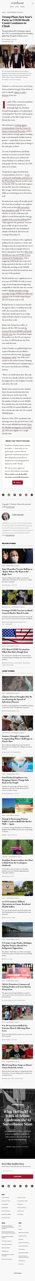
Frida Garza (7, 876)
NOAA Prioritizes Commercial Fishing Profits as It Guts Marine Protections (16, 987)
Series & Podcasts (6, 1217)
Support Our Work (23, 1236)
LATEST (17, 6)
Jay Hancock (26, 663)
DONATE (22, 6)
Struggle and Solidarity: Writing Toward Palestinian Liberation (8, 1227)
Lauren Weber (18, 663)
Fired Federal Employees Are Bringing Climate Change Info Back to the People (15, 780)
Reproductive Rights (6, 1214)
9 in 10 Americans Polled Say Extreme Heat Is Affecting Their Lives (16, 1028)
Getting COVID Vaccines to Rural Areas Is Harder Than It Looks (17, 612)
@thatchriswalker (10, 535)
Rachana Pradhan (9, 663)
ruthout (14, 39)
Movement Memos (6, 1248)
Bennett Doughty (8, 622)
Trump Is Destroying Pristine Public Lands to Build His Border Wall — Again (17, 821)
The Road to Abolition (7, 1241)
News (4, 12)
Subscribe (21, 1239)
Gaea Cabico (7, 918)
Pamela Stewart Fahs (20, 622)
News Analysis (6, 607)
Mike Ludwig (7, 835)
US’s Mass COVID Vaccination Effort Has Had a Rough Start (15, 651)
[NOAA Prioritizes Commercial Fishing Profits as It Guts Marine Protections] (17, 971)
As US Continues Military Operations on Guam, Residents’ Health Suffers (16, 904)
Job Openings (22, 1260)
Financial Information (23, 1246)
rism (13, 917)
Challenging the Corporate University (8, 1255)
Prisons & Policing (6, 1211)
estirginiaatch (17, 1078)
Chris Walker (7, 39)
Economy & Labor (21, 1197)
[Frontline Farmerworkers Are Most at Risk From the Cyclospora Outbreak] (17, 847)
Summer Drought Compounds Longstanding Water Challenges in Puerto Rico (17, 739)
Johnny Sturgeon (8, 1000)
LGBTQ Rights (5, 1207)
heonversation (7, 624)
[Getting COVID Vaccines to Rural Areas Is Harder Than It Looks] (17, 597)
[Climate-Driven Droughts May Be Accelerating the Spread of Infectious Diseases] (17, 683)
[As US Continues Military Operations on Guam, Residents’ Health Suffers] (17, 888)
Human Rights (5, 1204)
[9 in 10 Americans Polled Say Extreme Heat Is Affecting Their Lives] (17, 1012)
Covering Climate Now (7, 1259)
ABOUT (12, 6)
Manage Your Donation (24, 1232)
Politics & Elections (22, 1207)
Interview (4, 857)
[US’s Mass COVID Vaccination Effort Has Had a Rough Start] (17, 636)
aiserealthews (7, 665)
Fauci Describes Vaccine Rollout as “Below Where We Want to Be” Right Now (17, 572)
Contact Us (21, 1264)
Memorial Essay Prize (23, 1252)
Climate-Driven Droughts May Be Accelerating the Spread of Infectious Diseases (17, 699)
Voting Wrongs (5, 1251)
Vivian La (6, 959)
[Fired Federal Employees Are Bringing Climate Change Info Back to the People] (17, 764)
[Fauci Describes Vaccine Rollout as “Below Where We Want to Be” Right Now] (17, 556)
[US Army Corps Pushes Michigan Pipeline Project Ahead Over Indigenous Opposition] (17, 929)
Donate (20, 1229)
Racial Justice (21, 1211)
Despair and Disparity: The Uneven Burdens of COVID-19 (8, 1232)
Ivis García (6, 752)
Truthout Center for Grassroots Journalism (24, 1256)
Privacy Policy (22, 1249)
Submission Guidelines (24, 1242)
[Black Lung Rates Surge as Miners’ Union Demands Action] (17, 1051)
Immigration (20, 1204)
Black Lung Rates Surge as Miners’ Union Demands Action (17, 1066)
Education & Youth (6, 1201)
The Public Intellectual (7, 1244)
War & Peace (20, 1214)
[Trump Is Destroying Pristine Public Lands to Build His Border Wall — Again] (17, 805)
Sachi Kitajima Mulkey (10, 711)
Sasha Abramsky (8, 794)
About (20, 1226)
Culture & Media (5, 1197)
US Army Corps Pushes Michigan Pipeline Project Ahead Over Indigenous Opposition (17, 945)
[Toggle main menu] (33, 3)
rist (17, 711)
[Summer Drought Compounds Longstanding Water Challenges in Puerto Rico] (17, 723)
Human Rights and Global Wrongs (7, 1237)
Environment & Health (15, 12)
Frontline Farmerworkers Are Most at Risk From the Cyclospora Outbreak (17, 863)
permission (10, 507)
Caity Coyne (7, 1078)
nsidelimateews (19, 1000)
